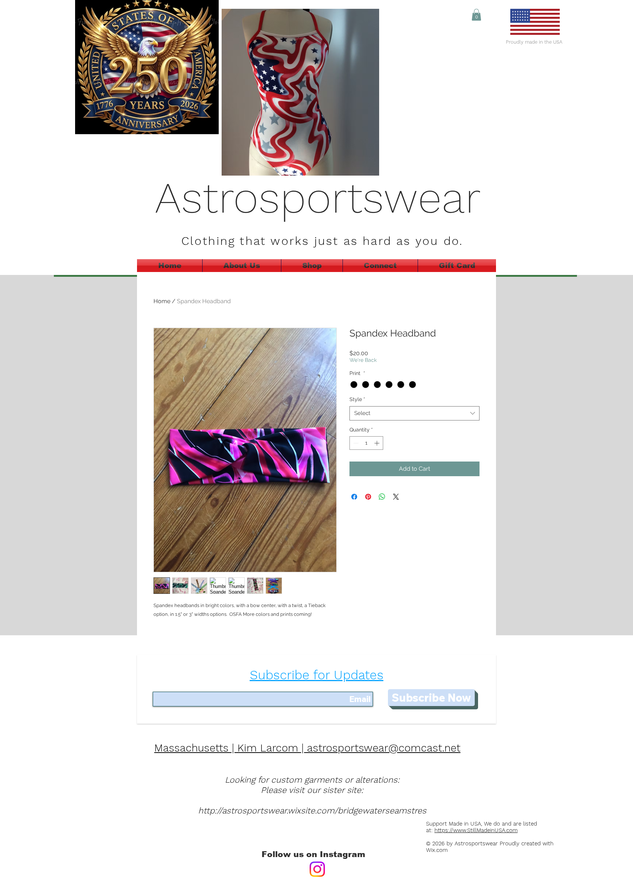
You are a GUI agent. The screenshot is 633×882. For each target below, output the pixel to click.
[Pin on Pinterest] (368, 496)
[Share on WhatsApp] (382, 496)
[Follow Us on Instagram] (317, 869)
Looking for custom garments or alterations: (312, 780)
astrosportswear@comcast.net (383, 748)
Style (357, 399)
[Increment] (377, 443)
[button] (476, 15)
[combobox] (414, 413)
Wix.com (438, 850)
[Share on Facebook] (354, 496)
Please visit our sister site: (312, 790)
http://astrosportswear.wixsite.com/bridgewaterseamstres (312, 811)
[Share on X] (396, 496)
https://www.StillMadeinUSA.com (476, 830)
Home (161, 301)
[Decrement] (355, 443)
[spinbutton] (366, 443)
